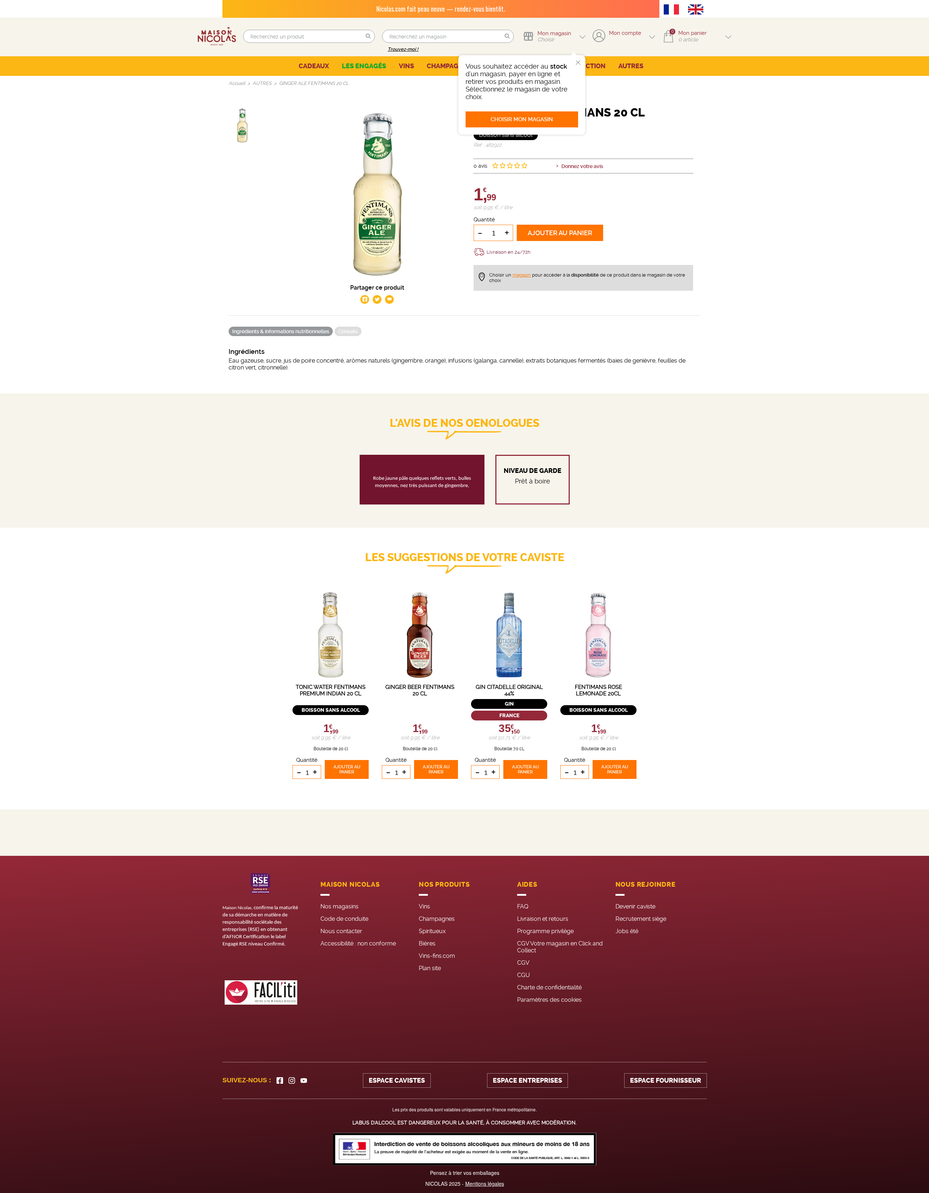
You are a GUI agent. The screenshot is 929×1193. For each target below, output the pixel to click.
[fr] (673, 10)
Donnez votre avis (582, 166)
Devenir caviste (635, 906)
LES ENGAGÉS (364, 66)
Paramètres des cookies (549, 999)
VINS (406, 66)
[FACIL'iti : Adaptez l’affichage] (260, 992)
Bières (427, 943)
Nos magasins (339, 906)
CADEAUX (314, 66)
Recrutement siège (640, 918)
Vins (424, 906)
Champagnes (437, 918)
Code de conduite (344, 918)
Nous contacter (341, 931)
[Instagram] (291, 1080)
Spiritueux (432, 931)
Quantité (484, 219)
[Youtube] (303, 1080)
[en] (697, 10)
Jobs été (626, 931)
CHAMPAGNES (449, 66)
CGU (523, 975)
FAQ (522, 906)
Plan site (430, 968)
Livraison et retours (542, 918)
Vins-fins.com (437, 955)
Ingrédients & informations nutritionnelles (280, 331)
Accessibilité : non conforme (358, 943)
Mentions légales (484, 1183)
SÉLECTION (588, 66)
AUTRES (630, 66)
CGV (523, 962)
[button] (368, 36)
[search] (309, 36)
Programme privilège (545, 931)
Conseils (348, 331)
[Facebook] (280, 1080)
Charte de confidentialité (549, 987)
